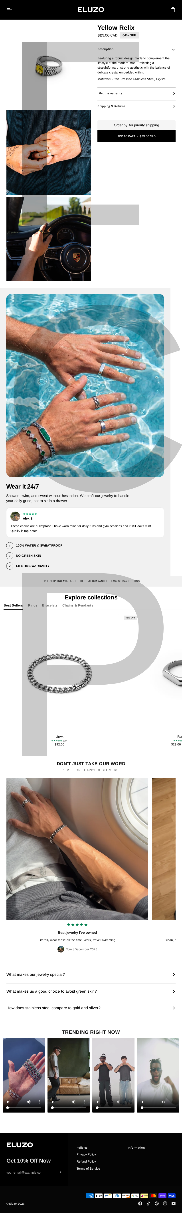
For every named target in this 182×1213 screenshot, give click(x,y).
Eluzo (13, 1203)
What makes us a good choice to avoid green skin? (51, 991)
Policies (82, 1147)
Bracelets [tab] (49, 605)
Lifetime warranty (109, 93)
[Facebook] (140, 1203)
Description (105, 49)
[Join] (57, 1171)
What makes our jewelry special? (35, 974)
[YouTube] (174, 1203)
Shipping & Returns (111, 106)
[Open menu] (13, 9)
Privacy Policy (86, 1154)
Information (136, 1147)
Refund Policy (86, 1161)
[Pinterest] (157, 1203)
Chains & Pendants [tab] (77, 605)
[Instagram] (165, 1203)
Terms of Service (88, 1168)
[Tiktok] (148, 1203)
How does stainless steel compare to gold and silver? (53, 1008)
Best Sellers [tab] (13, 605)
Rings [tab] (33, 605)
